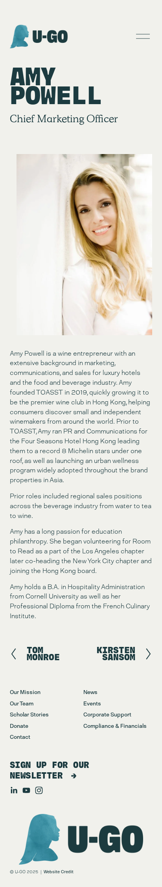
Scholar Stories (29, 714)
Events (92, 703)
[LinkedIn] (14, 790)
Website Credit (59, 871)
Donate (19, 726)
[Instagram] (39, 790)
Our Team (21, 703)
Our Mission (25, 692)
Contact (20, 737)
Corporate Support (107, 714)
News (90, 692)
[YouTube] (26, 790)
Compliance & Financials (115, 726)
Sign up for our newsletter (49, 770)
